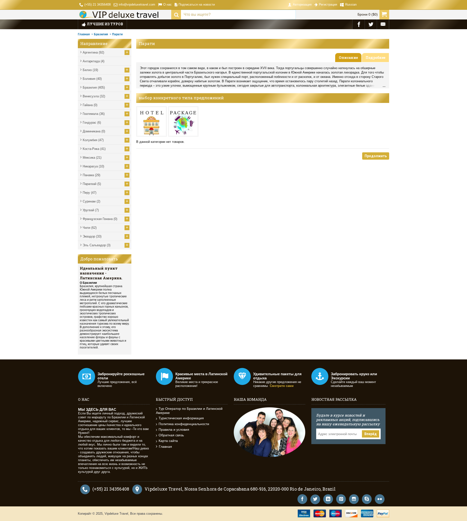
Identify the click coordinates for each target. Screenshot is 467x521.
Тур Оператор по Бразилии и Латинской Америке (189, 411)
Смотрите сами (282, 386)
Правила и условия (174, 429)
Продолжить (376, 156)
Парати (117, 34)
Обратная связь (171, 435)
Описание (348, 57)
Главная (84, 34)
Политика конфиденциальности (184, 424)
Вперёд (370, 434)
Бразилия (101, 34)
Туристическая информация (181, 418)
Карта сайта (168, 441)
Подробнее (375, 57)
